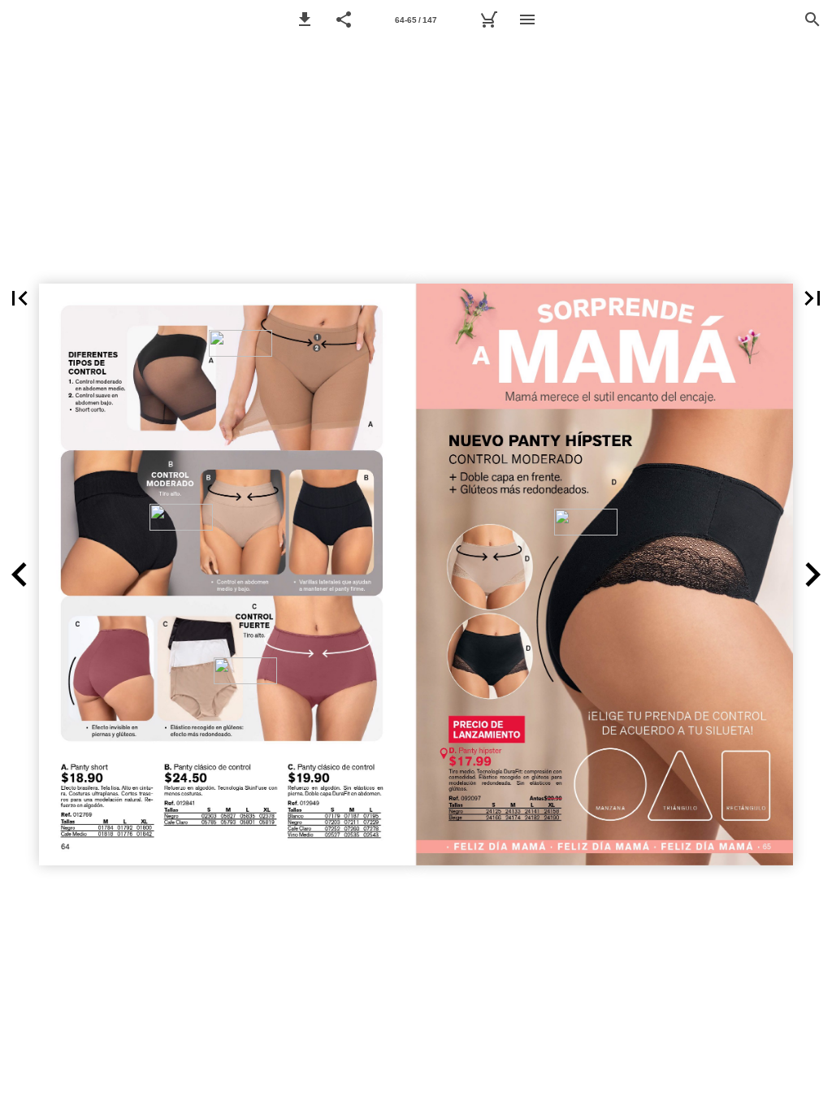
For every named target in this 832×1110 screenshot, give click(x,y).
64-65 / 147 (416, 19)
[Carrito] (488, 19)
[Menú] (527, 19)
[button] (304, 19)
